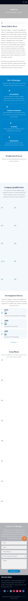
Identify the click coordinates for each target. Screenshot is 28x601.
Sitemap (23, 596)
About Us (20, 12)
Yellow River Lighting (11, 12)
